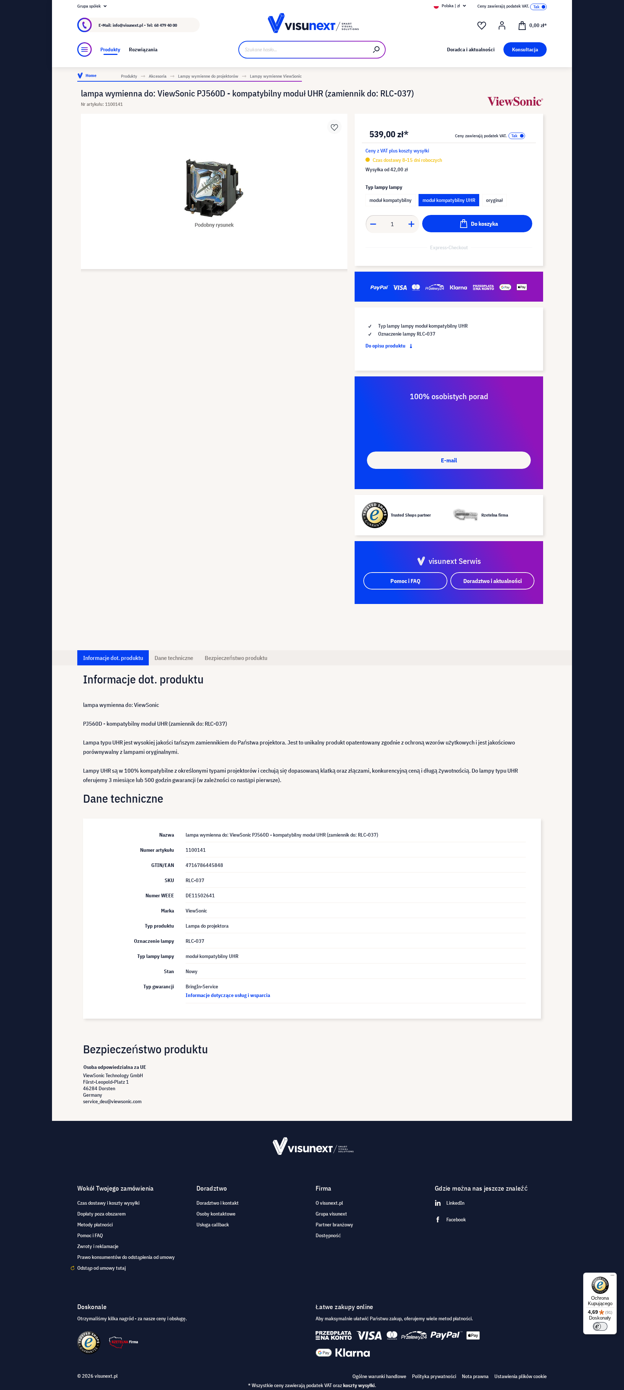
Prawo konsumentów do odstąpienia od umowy (126, 1257)
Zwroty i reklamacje (97, 1246)
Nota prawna (475, 1376)
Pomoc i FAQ (90, 1235)
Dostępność (328, 1235)
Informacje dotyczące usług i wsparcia (228, 995)
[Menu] (84, 49)
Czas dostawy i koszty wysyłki (108, 1203)
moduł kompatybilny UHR (448, 200)
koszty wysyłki (359, 1385)
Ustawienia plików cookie (520, 1376)
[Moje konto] (502, 25)
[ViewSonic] (515, 101)
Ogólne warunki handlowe (379, 1376)
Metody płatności (95, 1224)
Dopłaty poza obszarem (101, 1213)
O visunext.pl (329, 1203)
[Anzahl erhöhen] (411, 224)
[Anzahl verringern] (373, 224)
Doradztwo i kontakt (217, 1203)
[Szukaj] (377, 50)
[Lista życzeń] (481, 25)
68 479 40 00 (165, 25)
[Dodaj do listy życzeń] (334, 127)
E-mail (449, 460)
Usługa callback (212, 1224)
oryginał (494, 200)
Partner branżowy (334, 1224)
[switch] (600, 1326)
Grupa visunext (331, 1213)
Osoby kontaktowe (215, 1213)
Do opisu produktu (386, 345)
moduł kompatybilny (390, 200)
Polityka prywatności (434, 1376)
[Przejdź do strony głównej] (312, 25)
